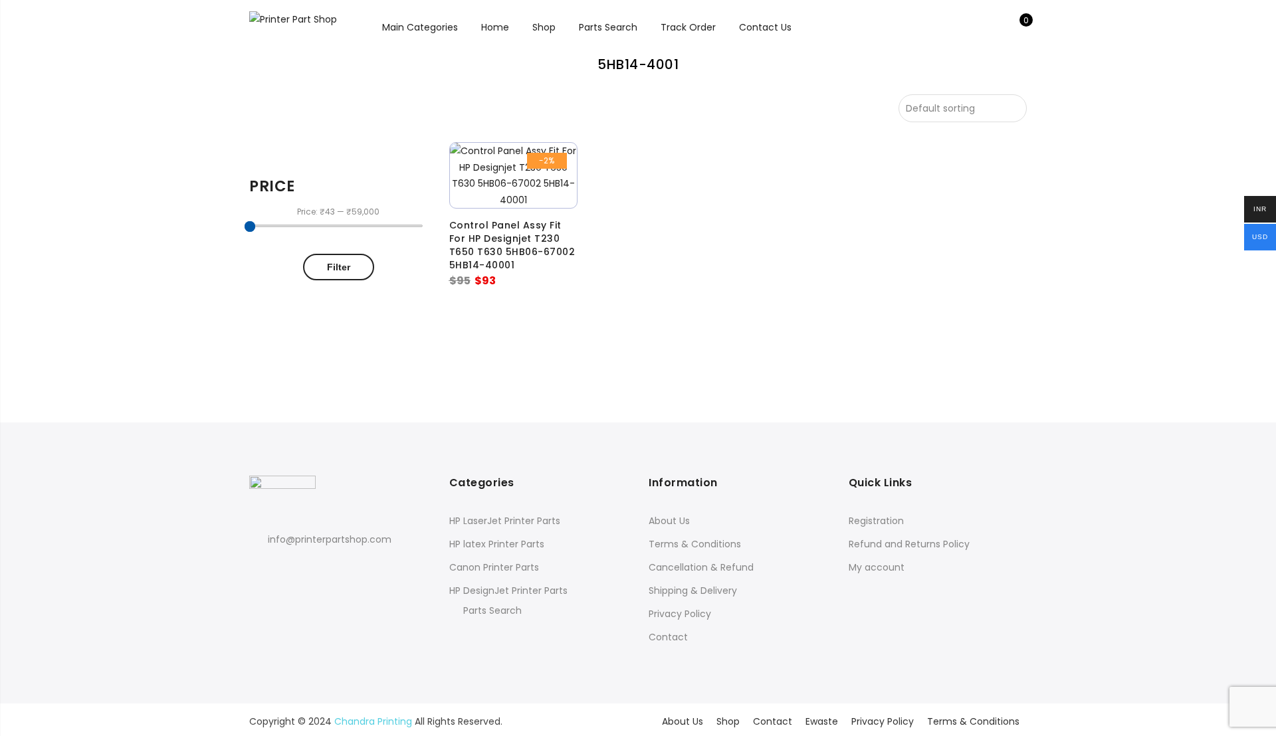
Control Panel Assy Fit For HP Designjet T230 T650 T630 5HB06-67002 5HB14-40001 (512, 245)
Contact (668, 637)
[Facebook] (261, 569)
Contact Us (765, 27)
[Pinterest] (310, 569)
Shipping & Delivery (693, 590)
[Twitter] (286, 569)
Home (495, 27)
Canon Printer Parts (494, 567)
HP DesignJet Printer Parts (508, 590)
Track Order (688, 27)
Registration (876, 520)
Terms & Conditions (695, 544)
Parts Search (608, 27)
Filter (338, 267)
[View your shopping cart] (1016, 27)
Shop (544, 27)
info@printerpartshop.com (329, 539)
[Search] (975, 27)
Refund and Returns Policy (909, 544)
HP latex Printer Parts (496, 544)
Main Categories (420, 27)
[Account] (996, 27)
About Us (669, 520)
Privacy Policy (680, 613)
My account (876, 567)
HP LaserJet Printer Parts (504, 520)
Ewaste (821, 721)
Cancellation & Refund (701, 567)
